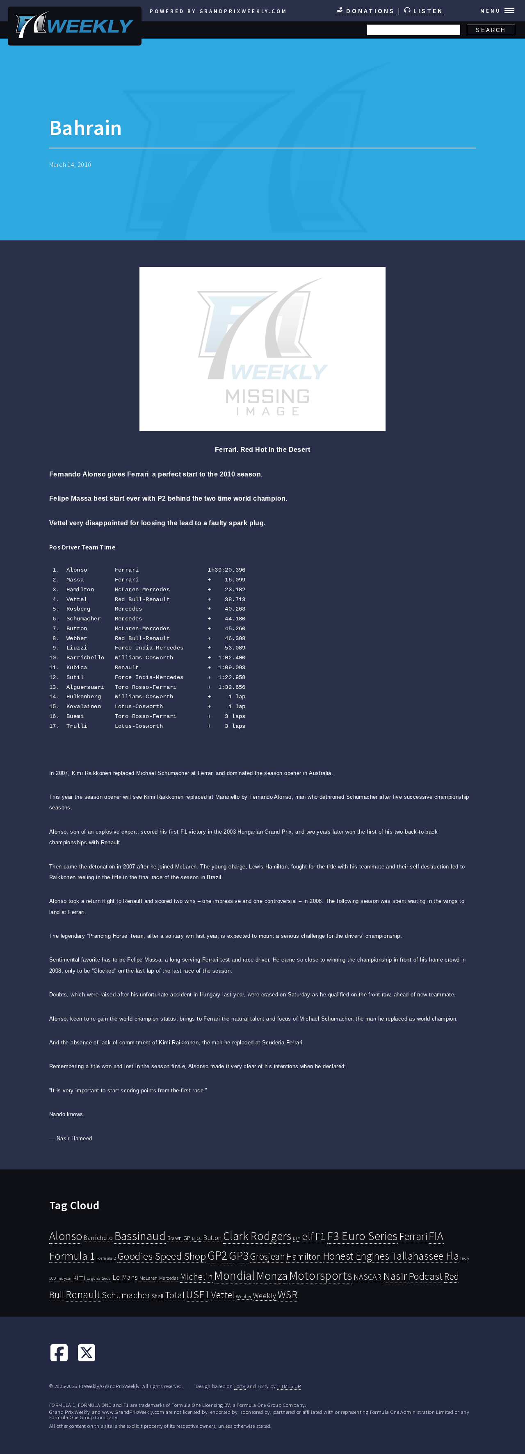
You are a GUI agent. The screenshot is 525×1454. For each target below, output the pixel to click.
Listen (427, 11)
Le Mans (125, 1277)
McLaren (148, 1278)
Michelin (196, 1276)
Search (491, 30)
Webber (243, 1296)
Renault (83, 1294)
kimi (79, 1277)
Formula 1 (72, 1256)
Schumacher (126, 1295)
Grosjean (267, 1256)
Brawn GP (179, 1238)
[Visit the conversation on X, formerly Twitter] (86, 1360)
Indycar (64, 1278)
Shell (158, 1296)
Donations (369, 11)
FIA (436, 1236)
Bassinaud (140, 1235)
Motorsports (320, 1275)
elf (307, 1236)
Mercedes (168, 1278)
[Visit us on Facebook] (59, 1360)
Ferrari (413, 1236)
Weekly (264, 1295)
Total (175, 1295)
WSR (287, 1294)
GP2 (218, 1255)
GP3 (239, 1255)
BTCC (197, 1238)
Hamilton (303, 1256)
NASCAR (367, 1277)
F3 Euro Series (362, 1235)
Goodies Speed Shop (161, 1256)
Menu (490, 10)
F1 (320, 1236)
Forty (240, 1386)
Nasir (395, 1276)
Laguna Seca (99, 1278)
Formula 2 (106, 1258)
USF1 (198, 1294)
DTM (297, 1238)
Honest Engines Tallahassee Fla (391, 1256)
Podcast (426, 1276)
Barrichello (98, 1238)
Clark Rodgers (257, 1235)
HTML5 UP (289, 1386)
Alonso (65, 1236)
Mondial (234, 1275)
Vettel (222, 1295)
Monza (272, 1276)
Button (212, 1237)
